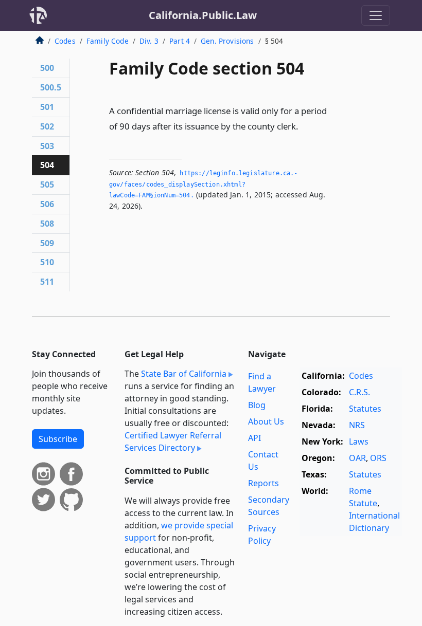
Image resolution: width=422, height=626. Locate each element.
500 (47, 67)
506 (47, 204)
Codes (65, 41)
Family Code (107, 41)
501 (47, 107)
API (254, 438)
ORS (378, 458)
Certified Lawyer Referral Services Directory (173, 441)
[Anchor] (304, 125)
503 (47, 146)
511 (47, 281)
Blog (257, 405)
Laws (358, 441)
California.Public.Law (203, 15)
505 (47, 184)
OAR (357, 458)
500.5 (50, 87)
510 (47, 262)
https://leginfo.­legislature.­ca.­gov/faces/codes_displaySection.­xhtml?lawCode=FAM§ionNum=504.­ (203, 184)
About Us (266, 421)
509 (47, 243)
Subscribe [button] (58, 439)
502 (47, 126)
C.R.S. (359, 392)
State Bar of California (183, 373)
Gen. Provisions (227, 41)
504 (47, 165)
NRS (357, 425)
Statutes (365, 408)
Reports (263, 483)
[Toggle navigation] (375, 15)
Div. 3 (149, 41)
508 (47, 223)
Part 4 (179, 41)
